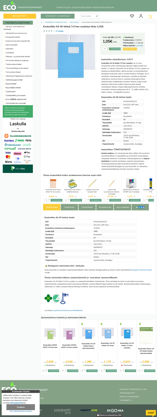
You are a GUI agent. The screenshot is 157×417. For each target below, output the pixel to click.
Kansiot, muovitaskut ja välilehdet (13, 28)
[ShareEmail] (137, 207)
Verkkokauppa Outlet (14, 80)
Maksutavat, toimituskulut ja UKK (110, 415)
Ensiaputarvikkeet (12, 37)
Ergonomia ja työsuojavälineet (17, 41)
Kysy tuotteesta (123, 207)
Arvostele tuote (105, 207)
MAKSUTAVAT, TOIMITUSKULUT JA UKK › (133, 389)
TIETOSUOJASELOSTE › (127, 393)
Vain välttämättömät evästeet (21, 411)
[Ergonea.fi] (115, 411)
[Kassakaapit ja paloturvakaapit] (62, 412)
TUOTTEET (21, 16)
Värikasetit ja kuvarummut (16, 33)
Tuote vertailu (129, 49)
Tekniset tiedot (52, 207)
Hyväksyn (21, 407)
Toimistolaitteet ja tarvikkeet (16, 68)
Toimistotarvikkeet (13, 72)
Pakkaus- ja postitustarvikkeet (17, 56)
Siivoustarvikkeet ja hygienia (17, 60)
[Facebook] (143, 207)
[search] (97, 15)
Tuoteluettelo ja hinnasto (16, 95)
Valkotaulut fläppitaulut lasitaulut (18, 76)
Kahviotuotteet (11, 45)
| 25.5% (114, 37)
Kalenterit (9, 49)
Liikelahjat (9, 52)
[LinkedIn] (139, 207)
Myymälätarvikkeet (13, 87)
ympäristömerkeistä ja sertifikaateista (67, 310)
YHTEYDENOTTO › (126, 400)
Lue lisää (139, 45)
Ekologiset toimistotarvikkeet (141, 270)
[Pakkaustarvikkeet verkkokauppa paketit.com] (89, 411)
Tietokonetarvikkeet (13, 64)
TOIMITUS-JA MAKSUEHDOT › (130, 397)
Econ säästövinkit (16, 99)
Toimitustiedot (87, 207)
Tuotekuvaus (69, 207)
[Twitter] (141, 207)
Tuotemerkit (10, 91)
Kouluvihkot (74, 22)
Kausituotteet (10, 84)
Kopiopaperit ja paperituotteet (17, 22)
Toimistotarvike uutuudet (15, 103)
